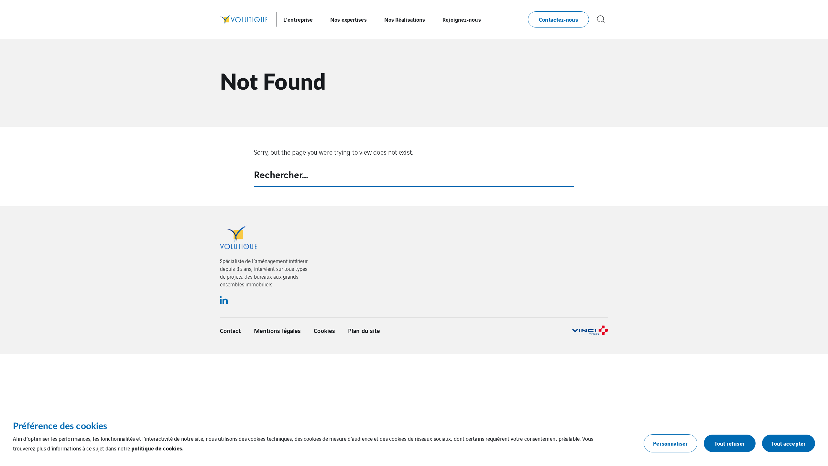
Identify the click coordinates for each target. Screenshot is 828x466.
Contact (230, 330)
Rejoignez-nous (461, 19)
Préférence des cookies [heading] (60, 426)
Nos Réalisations (404, 19)
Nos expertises (348, 19)
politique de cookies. (157, 448)
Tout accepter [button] (788, 443)
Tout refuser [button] (729, 443)
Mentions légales (277, 330)
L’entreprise (298, 19)
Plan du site (364, 330)
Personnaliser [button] (670, 443)
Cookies (324, 330)
